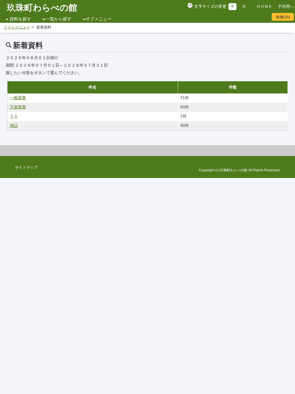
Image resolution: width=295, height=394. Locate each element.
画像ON (283, 17)
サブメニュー (98, 19)
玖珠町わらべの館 (42, 7)
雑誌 (14, 125)
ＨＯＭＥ (264, 6)
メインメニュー (17, 27)
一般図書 (18, 97)
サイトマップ (26, 168)
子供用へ (286, 6)
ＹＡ (14, 116)
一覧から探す (58, 19)
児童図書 (18, 107)
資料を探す (20, 19)
